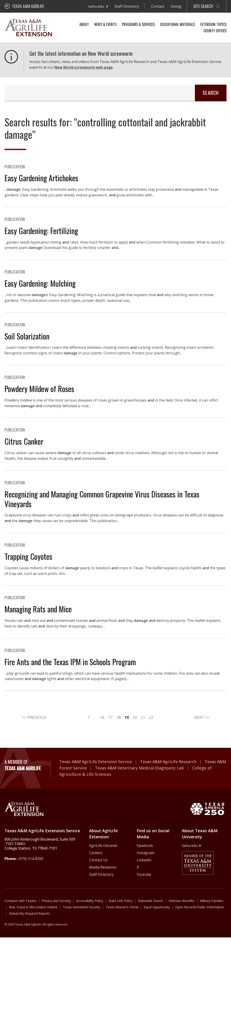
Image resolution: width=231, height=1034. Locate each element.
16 (102, 717)
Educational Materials (177, 24)
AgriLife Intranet (103, 845)
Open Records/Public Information (199, 907)
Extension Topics (213, 24)
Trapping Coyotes (28, 556)
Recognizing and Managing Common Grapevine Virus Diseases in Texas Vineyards (102, 498)
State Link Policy (120, 901)
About (84, 24)
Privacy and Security (56, 901)
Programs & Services (138, 24)
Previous (34, 717)
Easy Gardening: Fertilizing (41, 230)
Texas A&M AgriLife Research (168, 761)
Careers (95, 852)
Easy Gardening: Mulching (40, 283)
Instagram (145, 852)
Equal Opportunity (157, 907)
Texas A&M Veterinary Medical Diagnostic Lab (139, 768)
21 (143, 717)
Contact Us (98, 859)
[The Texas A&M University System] (197, 863)
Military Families (211, 901)
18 (118, 717)
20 (134, 717)
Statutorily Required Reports (29, 913)
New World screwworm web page (83, 67)
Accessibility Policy (89, 901)
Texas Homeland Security (81, 907)
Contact (157, 6)
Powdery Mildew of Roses (39, 388)
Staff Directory (126, 6)
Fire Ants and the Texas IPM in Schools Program (70, 661)
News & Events (105, 24)
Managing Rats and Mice (38, 609)
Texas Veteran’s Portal (122, 907)
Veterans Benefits (181, 901)
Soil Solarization (27, 336)
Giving (176, 6)
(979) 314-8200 (30, 858)
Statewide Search (150, 901)
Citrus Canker (24, 441)
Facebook (145, 845)
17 (110, 717)
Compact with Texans (20, 901)
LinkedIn (144, 859)
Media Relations (102, 867)
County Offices (214, 30)
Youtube (144, 874)
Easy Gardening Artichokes (41, 178)
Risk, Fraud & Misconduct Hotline (33, 907)
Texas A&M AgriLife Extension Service (95, 761)
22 (151, 717)
